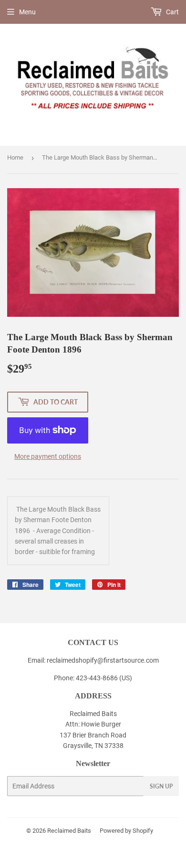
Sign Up (161, 786)
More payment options (47, 456)
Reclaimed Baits (69, 830)
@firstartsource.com (128, 660)
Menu (27, 12)
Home (15, 157)
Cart (172, 12)
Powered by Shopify (126, 830)
